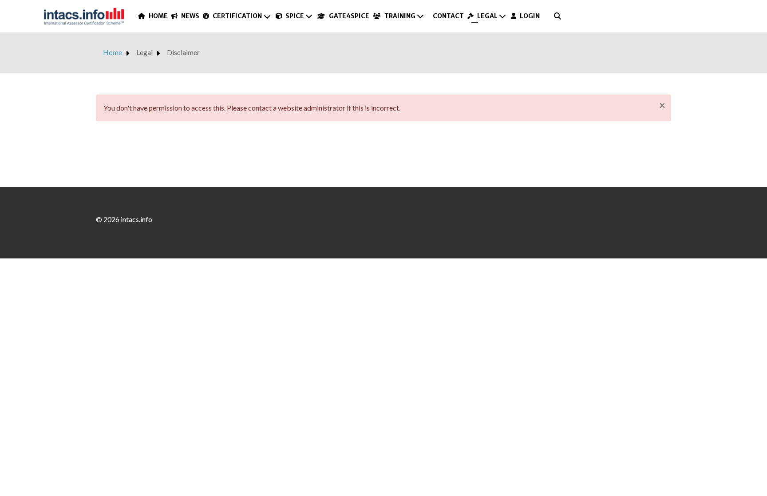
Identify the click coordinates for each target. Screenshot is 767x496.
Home (158, 16)
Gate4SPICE (349, 16)
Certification (237, 16)
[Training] (420, 16)
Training (399, 16)
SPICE (294, 16)
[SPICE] (309, 16)
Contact (448, 16)
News (190, 16)
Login (530, 16)
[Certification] (267, 16)
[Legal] (503, 16)
